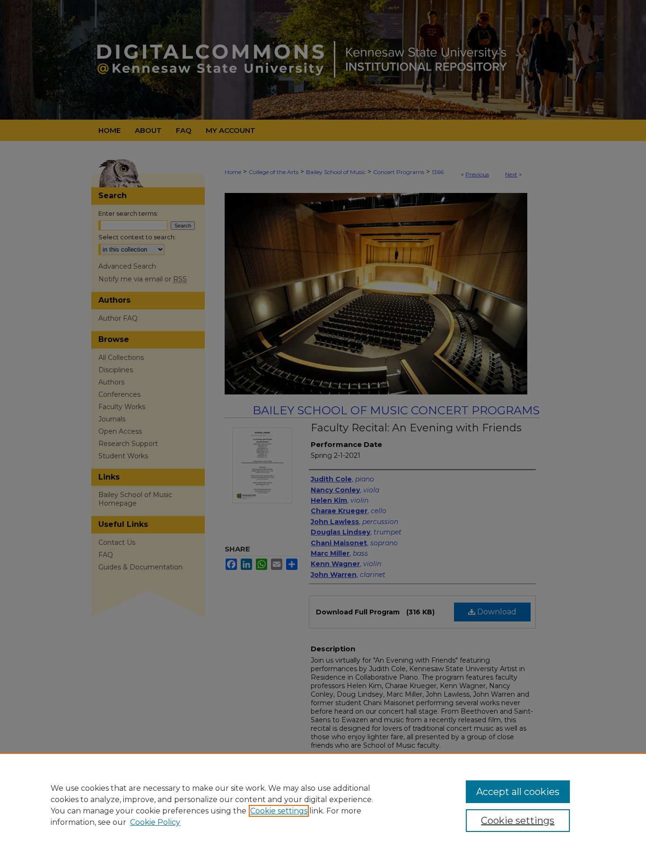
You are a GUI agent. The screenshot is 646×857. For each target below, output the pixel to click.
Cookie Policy (155, 822)
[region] (323, 805)
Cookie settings (278, 810)
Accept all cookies (517, 791)
